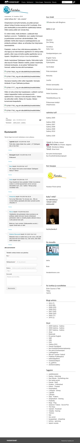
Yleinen (51, 413)
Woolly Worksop (52, 60)
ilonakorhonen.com (53, 272)
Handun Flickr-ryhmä (53, 187)
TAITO (48, 293)
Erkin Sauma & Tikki (53, 288)
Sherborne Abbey (58, 147)
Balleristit (52, 334)
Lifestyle (51, 394)
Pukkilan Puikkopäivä (56, 356)
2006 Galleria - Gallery (56, 328)
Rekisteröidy (47, 2)
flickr (47, 266)
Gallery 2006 (50, 122)
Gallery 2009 (50, 129)
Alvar (50, 332)
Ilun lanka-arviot (54, 380)
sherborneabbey (54, 365)
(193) (52, 311)
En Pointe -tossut (58, 142)
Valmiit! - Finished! (55, 409)
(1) (51, 317)
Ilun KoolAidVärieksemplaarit (56, 156)
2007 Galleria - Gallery (56, 330)
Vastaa (10, 150)
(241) (52, 309)
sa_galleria (52, 363)
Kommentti (9, 274)
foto (50, 415)
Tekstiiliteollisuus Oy (53, 98)
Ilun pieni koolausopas (54, 154)
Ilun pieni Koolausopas (57, 350)
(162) (52, 313)
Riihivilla (49, 76)
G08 (50, 338)
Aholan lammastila (52, 85)
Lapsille (51, 392)
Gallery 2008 (50, 127)
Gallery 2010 (50, 131)
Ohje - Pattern (53, 396)
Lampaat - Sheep (55, 390)
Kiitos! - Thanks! (54, 386)
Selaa (39, 2)
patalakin (14, 36)
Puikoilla (52, 401)
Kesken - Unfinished (56, 384)
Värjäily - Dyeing (54, 411)
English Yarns (51, 58)
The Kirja (52, 407)
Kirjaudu (54, 2)
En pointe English (55, 336)
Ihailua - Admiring (55, 376)
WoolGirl (49, 40)
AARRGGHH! (53, 374)
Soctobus (49, 47)
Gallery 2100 (50, 136)
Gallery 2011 (53, 344)
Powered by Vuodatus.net (67, 440)
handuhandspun (54, 360)
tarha (48, 260)
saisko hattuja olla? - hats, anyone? (15, 19)
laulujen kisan (24, 56)
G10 (50, 342)
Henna (11, 212)
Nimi (7, 256)
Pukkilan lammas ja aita (54, 89)
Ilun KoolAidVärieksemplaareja (59, 348)
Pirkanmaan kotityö (53, 102)
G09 (50, 340)
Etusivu (24, 2)
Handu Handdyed (55, 346)
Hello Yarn (50, 49)
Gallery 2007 (50, 124)
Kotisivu (21, 268)
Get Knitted (50, 67)
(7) (51, 303)
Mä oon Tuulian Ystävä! (57, 354)
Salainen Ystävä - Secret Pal (59, 405)
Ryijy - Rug (52, 403)
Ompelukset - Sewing (19, 122)
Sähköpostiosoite (16, 262)
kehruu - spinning (55, 421)
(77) (52, 315)
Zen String (49, 42)
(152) (52, 307)
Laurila (48, 80)
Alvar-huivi (55, 149)
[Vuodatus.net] (11, 440)
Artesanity (12, 196)
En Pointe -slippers (64, 144)
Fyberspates (50, 62)
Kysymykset (53, 388)
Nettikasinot (30, 2)
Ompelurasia (50, 105)
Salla (10, 179)
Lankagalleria (53, 352)
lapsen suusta (53, 423)
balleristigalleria (54, 358)
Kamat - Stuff (53, 382)
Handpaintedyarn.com (54, 53)
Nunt (10, 166)
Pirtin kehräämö (51, 71)
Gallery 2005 (50, 118)
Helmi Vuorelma (51, 93)
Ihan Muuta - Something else (58, 378)
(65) (52, 305)
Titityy (48, 291)
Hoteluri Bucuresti (14, 234)
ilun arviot (52, 417)
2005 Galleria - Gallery (56, 326)
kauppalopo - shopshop (57, 419)
